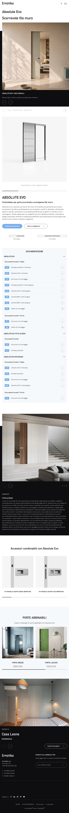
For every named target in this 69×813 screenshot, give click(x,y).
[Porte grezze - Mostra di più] (17, 642)
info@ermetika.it (9, 776)
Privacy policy (40, 804)
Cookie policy (49, 804)
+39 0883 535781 (9, 771)
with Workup (29, 808)
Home (9, 110)
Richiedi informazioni (12, 226)
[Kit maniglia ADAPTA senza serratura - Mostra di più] (17, 572)
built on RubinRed (39, 808)
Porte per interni (18, 110)
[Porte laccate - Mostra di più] (51, 642)
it (61, 3)
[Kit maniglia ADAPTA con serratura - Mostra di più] (51, 572)
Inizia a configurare (33, 226)
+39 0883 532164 (9, 773)
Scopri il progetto (54, 746)
